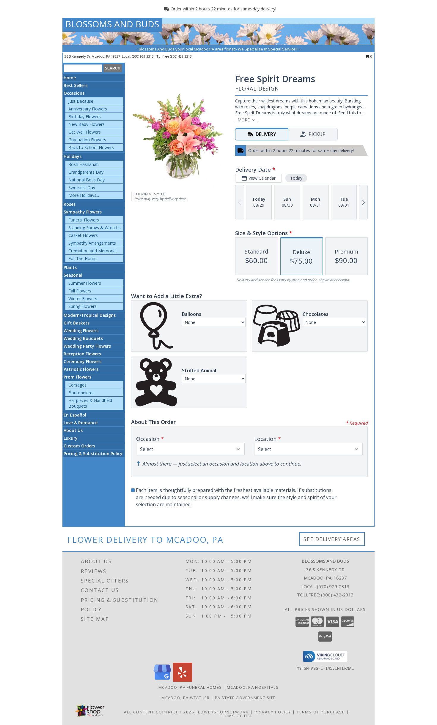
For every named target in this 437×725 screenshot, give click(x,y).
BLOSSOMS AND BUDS (112, 24)
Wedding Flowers (81, 330)
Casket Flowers (83, 235)
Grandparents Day (85, 172)
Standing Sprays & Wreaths (94, 227)
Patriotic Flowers (81, 369)
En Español (75, 415)
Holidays (72, 156)
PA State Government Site (245, 697)
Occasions (74, 93)
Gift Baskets (76, 323)
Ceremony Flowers (82, 361)
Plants (70, 267)
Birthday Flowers (84, 116)
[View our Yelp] (182, 680)
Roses (70, 204)
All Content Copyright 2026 (159, 712)
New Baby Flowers (86, 124)
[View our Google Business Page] (162, 680)
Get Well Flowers (84, 132)
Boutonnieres (81, 392)
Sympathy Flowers (83, 212)
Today (296, 178)
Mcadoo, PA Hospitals (253, 687)
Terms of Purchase (321, 712)
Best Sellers (75, 85)
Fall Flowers (79, 291)
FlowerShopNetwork (222, 712)
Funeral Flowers (83, 220)
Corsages (77, 385)
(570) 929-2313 (143, 56)
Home (70, 77)
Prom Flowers (77, 377)
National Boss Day (86, 180)
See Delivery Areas (332, 539)
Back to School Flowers (91, 147)
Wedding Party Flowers (87, 346)
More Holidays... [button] (83, 195)
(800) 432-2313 (181, 56)
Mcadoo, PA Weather (185, 697)
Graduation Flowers (87, 140)
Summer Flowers (84, 283)
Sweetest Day (81, 187)
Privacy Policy (272, 712)
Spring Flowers (82, 306)
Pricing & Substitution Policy (93, 453)
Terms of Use (236, 715)
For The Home (82, 258)
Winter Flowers (82, 298)
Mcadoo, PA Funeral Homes (190, 687)
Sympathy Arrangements (92, 243)
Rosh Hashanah (83, 164)
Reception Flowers (82, 354)
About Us (73, 430)
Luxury (71, 438)
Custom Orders (79, 446)
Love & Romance (81, 422)
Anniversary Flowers (87, 109)
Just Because (80, 101)
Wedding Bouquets (83, 338)
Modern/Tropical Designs (90, 315)
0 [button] (370, 56)
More (244, 120)
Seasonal (73, 275)
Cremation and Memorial (92, 251)
